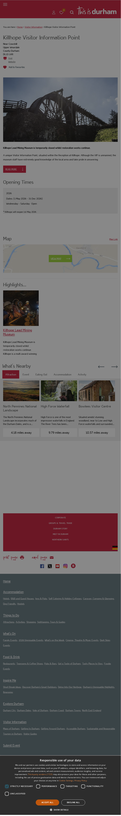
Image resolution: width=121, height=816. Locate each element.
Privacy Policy (80, 780)
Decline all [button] (73, 802)
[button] (60, 809)
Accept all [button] (47, 802)
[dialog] (60, 785)
